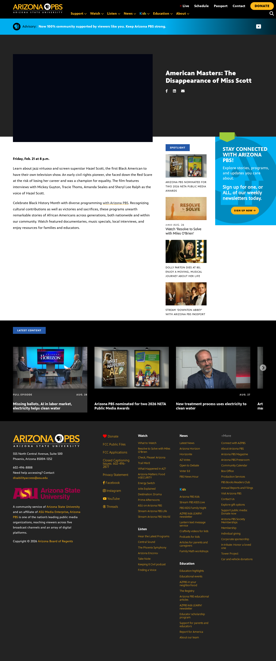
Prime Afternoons (149, 500)
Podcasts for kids (190, 537)
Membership (228, 528)
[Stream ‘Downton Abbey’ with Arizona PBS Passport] (186, 285)
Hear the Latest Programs (153, 536)
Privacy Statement (115, 475)
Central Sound (146, 542)
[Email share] (185, 91)
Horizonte (186, 454)
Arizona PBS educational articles (194, 598)
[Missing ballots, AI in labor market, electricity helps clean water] (50, 349)
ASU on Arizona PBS (150, 505)
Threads (112, 507)
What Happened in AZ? (152, 468)
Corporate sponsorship (235, 539)
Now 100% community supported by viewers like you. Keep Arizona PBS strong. (102, 26)
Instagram (113, 491)
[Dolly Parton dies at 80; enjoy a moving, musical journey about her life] (186, 242)
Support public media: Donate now (234, 512)
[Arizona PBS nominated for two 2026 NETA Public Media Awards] (186, 157)
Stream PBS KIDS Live (192, 502)
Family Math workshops (194, 551)
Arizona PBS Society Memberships (233, 520)
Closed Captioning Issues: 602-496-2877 (116, 463)
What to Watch (147, 443)
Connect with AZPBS (233, 443)
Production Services (233, 476)
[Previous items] (13, 367)
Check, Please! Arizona (151, 457)
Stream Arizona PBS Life (152, 511)
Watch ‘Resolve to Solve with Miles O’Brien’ (183, 231)
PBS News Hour (189, 476)
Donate (113, 436)
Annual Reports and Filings (237, 488)
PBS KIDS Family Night (193, 508)
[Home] (38, 8)
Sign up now (243, 210)
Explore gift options (233, 504)
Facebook (112, 483)
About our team (189, 637)
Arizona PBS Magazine (234, 454)
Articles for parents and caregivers (194, 544)
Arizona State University (63, 507)
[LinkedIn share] (176, 91)
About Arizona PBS (232, 448)
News (184, 436)
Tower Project (229, 553)
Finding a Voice (147, 570)
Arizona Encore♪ (148, 553)
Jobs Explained (146, 489)
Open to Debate (189, 465)
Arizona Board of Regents (55, 541)
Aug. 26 (175, 224)
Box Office (227, 471)
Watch (142, 436)
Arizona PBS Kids (189, 496)
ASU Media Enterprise (53, 512)
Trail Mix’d (144, 463)
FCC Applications (115, 452)
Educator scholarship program (192, 616)
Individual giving (230, 533)
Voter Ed (185, 471)
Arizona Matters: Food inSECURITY (151, 476)
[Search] (270, 13)
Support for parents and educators (194, 624)
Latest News (187, 443)
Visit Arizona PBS (231, 493)
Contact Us (227, 499)
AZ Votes (185, 460)
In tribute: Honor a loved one (236, 546)
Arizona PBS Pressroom (235, 460)
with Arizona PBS (115, 203)
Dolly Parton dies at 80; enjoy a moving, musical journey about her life (184, 272)
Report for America (191, 632)
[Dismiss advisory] (258, 26)
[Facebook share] (169, 91)
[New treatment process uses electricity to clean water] (213, 349)
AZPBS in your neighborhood (188, 583)
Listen (142, 529)
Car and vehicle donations (236, 559)
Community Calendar (234, 465)
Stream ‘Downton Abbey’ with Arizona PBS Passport (185, 312)
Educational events (191, 576)
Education (187, 563)
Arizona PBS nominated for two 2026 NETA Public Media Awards (186, 186)
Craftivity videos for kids (194, 531)
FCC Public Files (114, 444)
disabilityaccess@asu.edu (30, 478)
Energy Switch (146, 483)
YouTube (113, 499)
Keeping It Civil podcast (152, 564)
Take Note (144, 559)
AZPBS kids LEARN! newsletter (191, 515)
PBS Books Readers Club (235, 482)
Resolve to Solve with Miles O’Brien (154, 450)
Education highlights (192, 571)
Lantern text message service (192, 524)
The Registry (187, 591)
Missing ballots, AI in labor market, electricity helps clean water (42, 406)
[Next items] (263, 367)
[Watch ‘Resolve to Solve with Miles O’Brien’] (186, 199)
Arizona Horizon (190, 448)
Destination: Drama (150, 494)
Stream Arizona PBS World (154, 517)
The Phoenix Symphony (152, 547)
